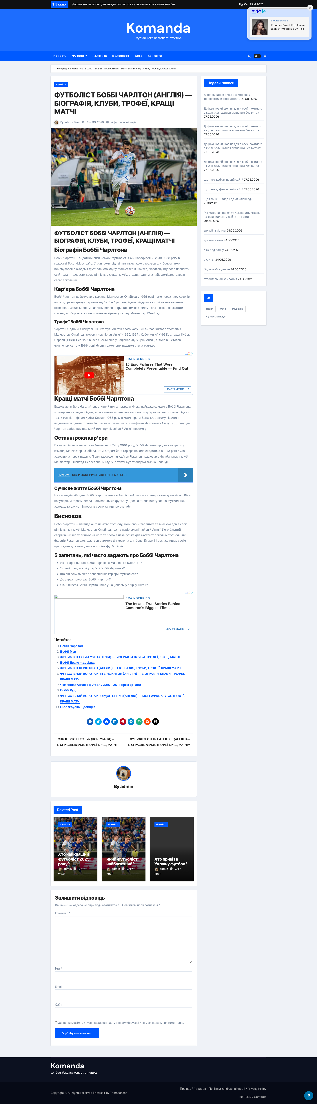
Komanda (158, 28)
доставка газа (213, 240)
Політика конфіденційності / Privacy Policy (237, 1089)
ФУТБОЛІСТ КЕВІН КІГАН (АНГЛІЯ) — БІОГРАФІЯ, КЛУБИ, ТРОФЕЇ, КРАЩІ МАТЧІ (120, 668)
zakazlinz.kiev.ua (215, 230)
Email (60, 987)
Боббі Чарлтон (71, 646)
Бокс (138, 56)
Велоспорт (120, 56)
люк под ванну (214, 250)
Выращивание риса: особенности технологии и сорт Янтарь (227, 97)
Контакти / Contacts (252, 1097)
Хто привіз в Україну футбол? (170, 861)
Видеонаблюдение (217, 269)
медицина (237, 308)
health (209, 308)
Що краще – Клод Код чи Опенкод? (228, 199)
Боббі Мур (68, 652)
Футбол (78, 56)
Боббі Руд (68, 690)
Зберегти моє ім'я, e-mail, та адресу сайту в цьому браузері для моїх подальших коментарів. (121, 1023)
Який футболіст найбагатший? (122, 861)
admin (126, 786)
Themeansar (118, 1093)
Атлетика (99, 56)
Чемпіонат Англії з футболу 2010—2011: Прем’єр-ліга (100, 685)
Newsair (99, 1093)
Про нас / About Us (193, 1089)
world (223, 308)
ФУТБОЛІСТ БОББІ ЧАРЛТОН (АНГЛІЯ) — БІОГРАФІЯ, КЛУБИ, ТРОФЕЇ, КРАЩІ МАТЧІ (123, 103)
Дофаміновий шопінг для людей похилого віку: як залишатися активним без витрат (233, 110)
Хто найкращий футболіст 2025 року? (74, 859)
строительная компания (220, 279)
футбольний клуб (125, 122)
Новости (60, 56)
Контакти (155, 56)
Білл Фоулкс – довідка (77, 707)
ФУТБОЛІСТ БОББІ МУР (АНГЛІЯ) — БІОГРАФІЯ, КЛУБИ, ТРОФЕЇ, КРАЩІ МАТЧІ (120, 657)
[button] (265, 55)
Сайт (58, 1005)
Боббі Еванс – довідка (77, 663)
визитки (209, 260)
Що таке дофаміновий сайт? (223, 180)
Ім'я (58, 968)
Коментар (62, 913)
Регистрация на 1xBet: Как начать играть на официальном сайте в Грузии (232, 215)
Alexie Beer (72, 122)
